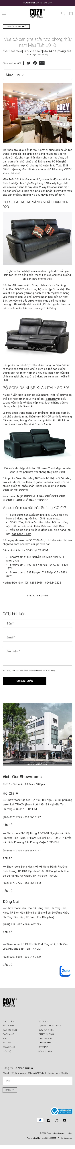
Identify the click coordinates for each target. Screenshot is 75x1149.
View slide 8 (56, 762)
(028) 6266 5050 (12, 956)
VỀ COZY (43, 1021)
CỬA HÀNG (9, 1047)
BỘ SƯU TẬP (45, 1051)
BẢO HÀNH (8, 1025)
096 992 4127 (33, 850)
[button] (4, 13)
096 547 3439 (33, 956)
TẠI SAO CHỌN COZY (49, 1025)
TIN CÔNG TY (45, 1038)
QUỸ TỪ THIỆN (46, 1030)
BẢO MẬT (8, 1042)
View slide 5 (40, 762)
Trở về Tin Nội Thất (16, 27)
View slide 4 (35, 762)
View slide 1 (18, 762)
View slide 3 (29, 762)
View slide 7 (51, 762)
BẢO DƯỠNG (10, 1030)
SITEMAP (43, 1047)
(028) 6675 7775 (13, 817)
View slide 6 (45, 762)
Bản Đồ (8, 825)
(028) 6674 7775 (12, 850)
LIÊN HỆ (7, 1051)
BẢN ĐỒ (8, 964)
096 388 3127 (33, 817)
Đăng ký (9, 1090)
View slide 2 (24, 762)
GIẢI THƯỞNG (46, 1034)
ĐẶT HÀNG (8, 1034)
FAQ (5, 1038)
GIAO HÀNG (9, 1021)
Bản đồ (8, 890)
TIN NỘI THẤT (45, 1042)
